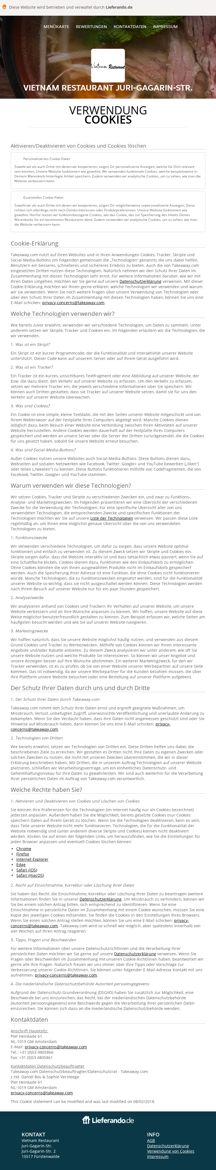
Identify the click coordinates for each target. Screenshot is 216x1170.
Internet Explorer (32, 859)
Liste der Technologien (111, 518)
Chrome (23, 848)
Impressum (165, 26)
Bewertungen (91, 26)
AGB (151, 1140)
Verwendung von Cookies (170, 1151)
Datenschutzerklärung (140, 281)
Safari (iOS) (26, 870)
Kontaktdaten (130, 26)
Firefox (22, 854)
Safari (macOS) (30, 875)
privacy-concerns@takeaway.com (73, 302)
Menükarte (56, 26)
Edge (21, 864)
